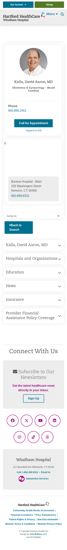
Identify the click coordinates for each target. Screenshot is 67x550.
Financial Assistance (22, 515)
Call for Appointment (33, 123)
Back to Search (15, 227)
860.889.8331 (20, 195)
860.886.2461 (17, 110)
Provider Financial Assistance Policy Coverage (30, 316)
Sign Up (33, 398)
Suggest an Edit (33, 130)
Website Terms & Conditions (20, 524)
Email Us (45, 472)
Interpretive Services (37, 478)
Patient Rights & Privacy (22, 519)
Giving (49, 4)
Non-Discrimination (47, 519)
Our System (17, 4)
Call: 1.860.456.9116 (27, 472)
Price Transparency (45, 515)
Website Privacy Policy (50, 524)
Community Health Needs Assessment (33, 510)
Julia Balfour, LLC (38, 534)
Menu (51, 14)
